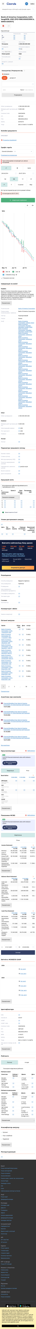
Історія (27, 1062)
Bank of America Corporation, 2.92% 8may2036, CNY (6, 667)
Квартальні (10, 770)
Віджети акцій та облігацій (8, 1231)
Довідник (6, 74)
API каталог (4, 1242)
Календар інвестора (6, 1220)
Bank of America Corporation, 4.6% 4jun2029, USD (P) (6, 651)
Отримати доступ (18, 568)
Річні (27, 770)
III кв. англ (23, 990)
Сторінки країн (5, 1250)
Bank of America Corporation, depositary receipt (25, 343)
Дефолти (3, 1207)
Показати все (6, 303)
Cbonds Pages (4, 1181)
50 (26, 686)
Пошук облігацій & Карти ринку (9, 1168)
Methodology (31, 751)
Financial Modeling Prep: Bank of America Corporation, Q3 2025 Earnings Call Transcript (17, 729)
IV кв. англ (23, 995)
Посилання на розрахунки (9, 155)
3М (14, 179)
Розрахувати (18, 95)
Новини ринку (4, 1270)
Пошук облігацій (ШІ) (6, 1170)
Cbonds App (4, 1233)
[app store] (11, 1306)
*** (24, 35)
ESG (2, 1186)
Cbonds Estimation (6, 1176)
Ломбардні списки (6, 1183)
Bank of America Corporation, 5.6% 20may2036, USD (6, 662)
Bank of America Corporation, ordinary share (26, 322)
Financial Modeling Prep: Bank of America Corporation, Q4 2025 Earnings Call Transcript (17, 720)
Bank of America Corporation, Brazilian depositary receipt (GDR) (25, 326)
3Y (31, 179)
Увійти (32, 3)
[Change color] (4, 271)
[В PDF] (3, 26)
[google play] (24, 1306)
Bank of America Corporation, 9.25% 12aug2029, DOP (6, 631)
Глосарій (3, 1280)
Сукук (2, 1188)
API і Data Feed (5, 1239)
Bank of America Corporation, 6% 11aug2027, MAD (6, 636)
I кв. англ (23, 969)
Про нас (3, 1286)
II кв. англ (23, 973)
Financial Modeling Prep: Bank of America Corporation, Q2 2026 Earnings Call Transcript (17, 704)
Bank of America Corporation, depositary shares (25, 348)
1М (5, 179)
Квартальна (18, 835)
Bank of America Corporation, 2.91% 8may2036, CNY (6, 678)
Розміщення (4, 1210)
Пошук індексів (5, 1248)
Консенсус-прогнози (6, 1255)
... (20, 686)
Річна (18, 840)
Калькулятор (4, 1294)
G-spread (20, 184)
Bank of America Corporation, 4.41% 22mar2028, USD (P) (7, 657)
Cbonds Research (5, 1275)
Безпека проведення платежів (9, 1288)
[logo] (11, 3)
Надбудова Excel (5, 1226)
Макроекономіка (5, 1258)
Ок (18, 1326)
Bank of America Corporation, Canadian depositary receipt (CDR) (25, 330)
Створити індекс (5, 1253)
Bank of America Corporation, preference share (25, 334)
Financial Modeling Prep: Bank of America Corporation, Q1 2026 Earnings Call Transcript (17, 712)
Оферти (3, 1212)
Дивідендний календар (7, 1199)
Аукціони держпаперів (7, 1215)
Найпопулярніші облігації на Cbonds (10, 1191)
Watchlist (3, 1228)
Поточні (9, 1062)
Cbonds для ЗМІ (5, 1277)
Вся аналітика (5, 745)
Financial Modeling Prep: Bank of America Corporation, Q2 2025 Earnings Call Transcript (17, 737)
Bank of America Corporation (26, 308)
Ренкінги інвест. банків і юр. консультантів (12, 1178)
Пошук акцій (4, 1197)
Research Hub (4, 1272)
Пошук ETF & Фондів (6, 1264)
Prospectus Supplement (10, 140)
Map (31, 184)
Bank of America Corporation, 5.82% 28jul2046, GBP (6, 641)
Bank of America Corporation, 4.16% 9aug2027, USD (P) (6, 646)
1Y (22, 179)
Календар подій (5, 1205)
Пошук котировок (5, 1173)
